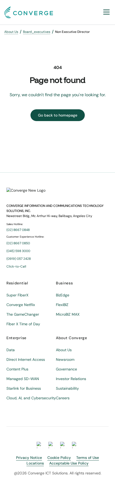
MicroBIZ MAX (67, 314)
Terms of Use (87, 457)
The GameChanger (22, 314)
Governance (66, 369)
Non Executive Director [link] (72, 32)
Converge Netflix (20, 304)
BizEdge (62, 295)
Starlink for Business (23, 388)
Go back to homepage (57, 115)
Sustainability (67, 388)
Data (10, 349)
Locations (35, 463)
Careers (63, 398)
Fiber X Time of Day (23, 324)
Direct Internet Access (25, 359)
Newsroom (65, 359)
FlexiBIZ (62, 304)
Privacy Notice (29, 457)
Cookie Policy (59, 457)
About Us (11, 32)
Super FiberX (17, 295)
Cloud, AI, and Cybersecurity (31, 398)
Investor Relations (71, 378)
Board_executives (36, 32)
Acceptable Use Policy (69, 463)
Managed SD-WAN (22, 378)
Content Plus (17, 369)
